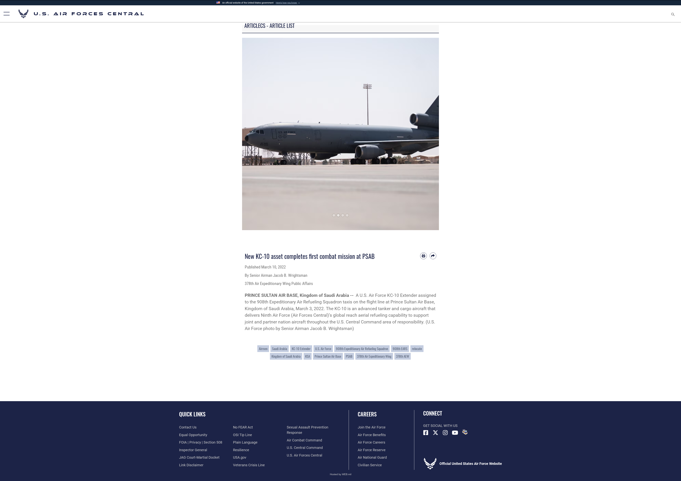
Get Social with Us (440, 426)
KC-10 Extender (301, 348)
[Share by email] (433, 255)
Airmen (263, 348)
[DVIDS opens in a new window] (464, 432)
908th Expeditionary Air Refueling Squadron (362, 348)
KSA (307, 356)
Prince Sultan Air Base (328, 356)
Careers (367, 414)
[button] (288, 3)
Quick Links (192, 414)
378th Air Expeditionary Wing (374, 356)
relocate (417, 348)
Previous (252, 134)
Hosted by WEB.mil (340, 474)
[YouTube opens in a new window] (455, 432)
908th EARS (400, 348)
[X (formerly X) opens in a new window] (435, 432)
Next (429, 134)
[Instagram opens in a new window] (445, 432)
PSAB (349, 356)
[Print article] (423, 255)
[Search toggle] (673, 13)
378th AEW (402, 356)
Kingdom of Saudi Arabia (286, 356)
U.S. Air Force (323, 348)
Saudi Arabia (279, 348)
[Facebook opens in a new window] (425, 432)
